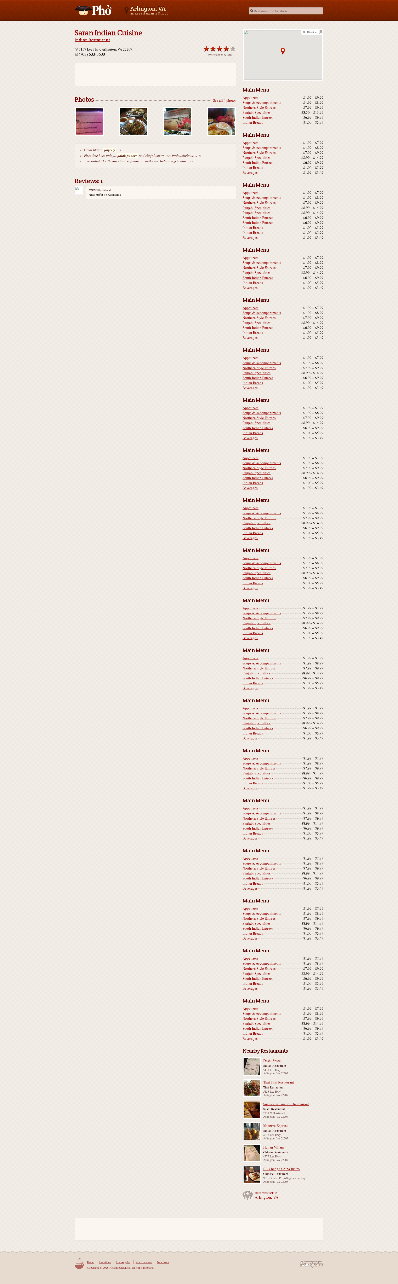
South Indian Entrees (258, 117)
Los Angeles (123, 1262)
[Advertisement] (153, 74)
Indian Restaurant (92, 39)
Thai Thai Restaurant (278, 1082)
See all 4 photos (224, 100)
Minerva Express (275, 1125)
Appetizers (250, 97)
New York (163, 1262)
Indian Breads (253, 122)
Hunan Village (274, 1147)
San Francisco (144, 1262)
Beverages (250, 172)
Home (90, 1262)
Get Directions (310, 32)
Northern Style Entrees (259, 107)
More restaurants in (266, 1195)
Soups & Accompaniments (262, 102)
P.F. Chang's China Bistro (281, 1169)
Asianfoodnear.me (93, 10)
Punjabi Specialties (257, 112)
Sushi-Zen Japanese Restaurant (286, 1104)
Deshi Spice (272, 1061)
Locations (105, 1262)
